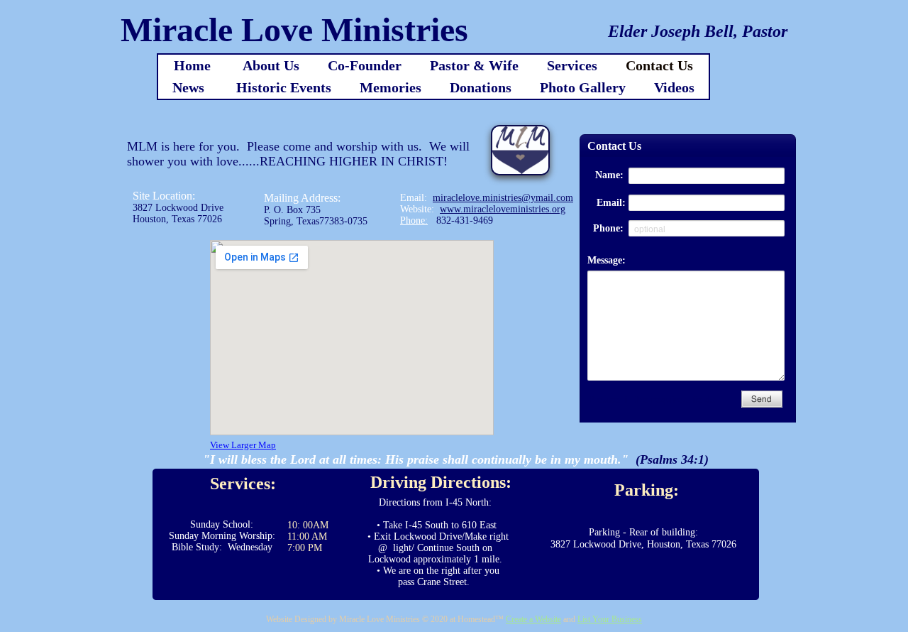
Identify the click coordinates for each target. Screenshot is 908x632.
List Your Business (609, 619)
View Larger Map (243, 445)
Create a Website (533, 619)
